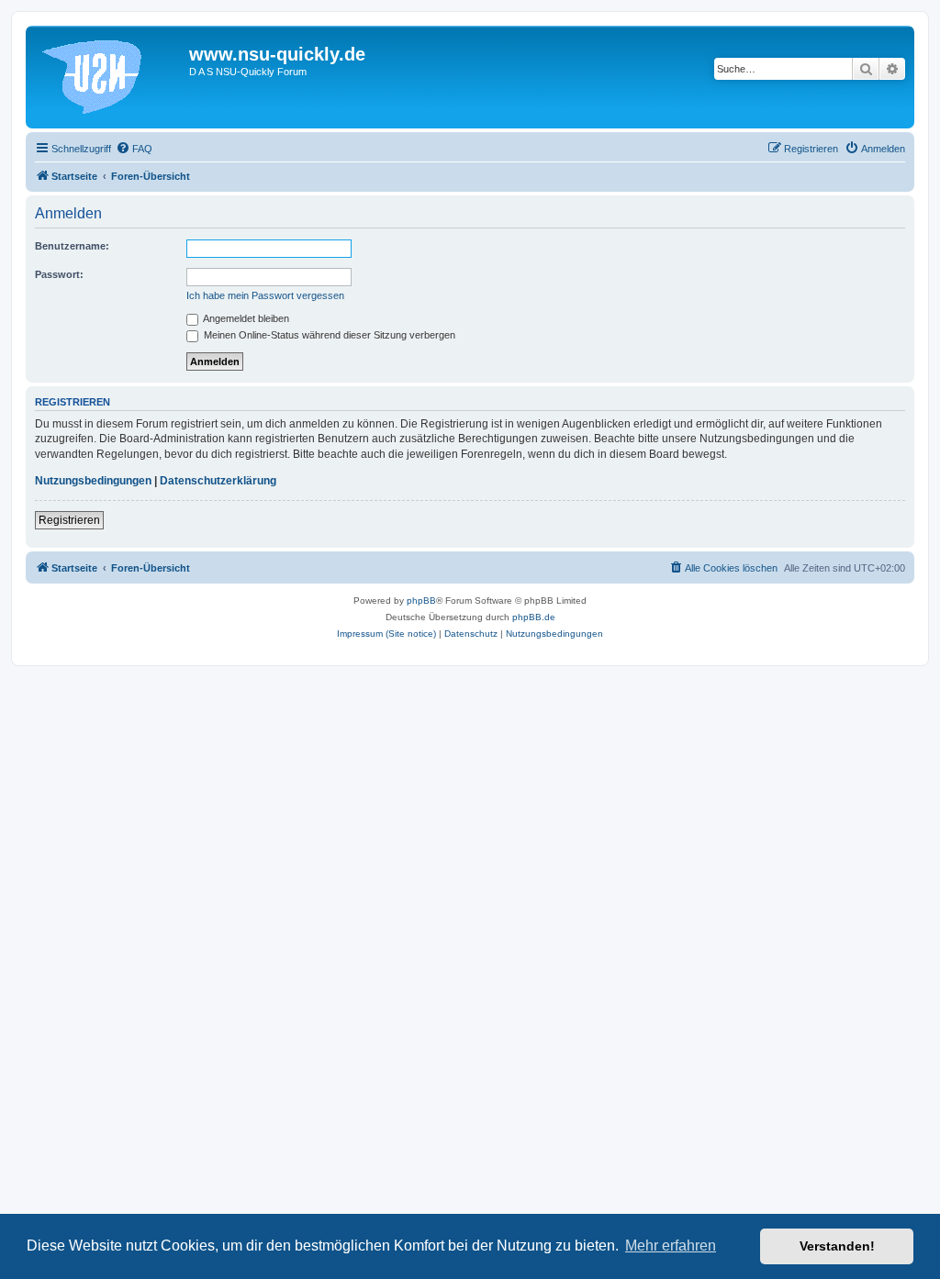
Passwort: (59, 274)
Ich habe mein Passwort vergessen (265, 295)
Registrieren (69, 520)
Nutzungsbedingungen (93, 480)
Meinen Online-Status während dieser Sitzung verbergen (328, 334)
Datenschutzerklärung (218, 480)
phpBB (421, 600)
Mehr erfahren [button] (670, 1245)
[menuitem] (134, 149)
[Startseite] (109, 77)
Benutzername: (72, 245)
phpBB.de (533, 617)
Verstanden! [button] (837, 1246)
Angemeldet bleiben (245, 318)
